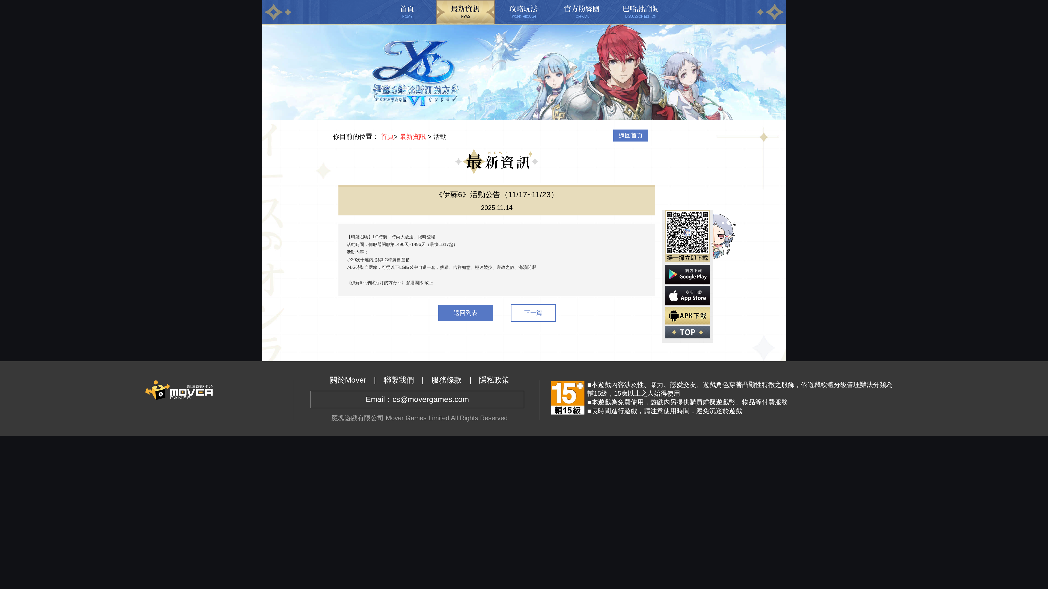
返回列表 (466, 312)
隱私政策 (494, 380)
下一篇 (533, 312)
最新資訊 (413, 136)
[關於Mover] (179, 389)
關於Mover (348, 380)
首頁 (387, 136)
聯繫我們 (398, 380)
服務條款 (446, 380)
